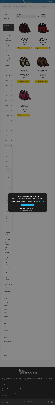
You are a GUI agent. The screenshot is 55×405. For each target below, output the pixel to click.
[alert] (27, 202)
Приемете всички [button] (27, 204)
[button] (27, 208)
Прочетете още (40, 201)
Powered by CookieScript (27, 210)
